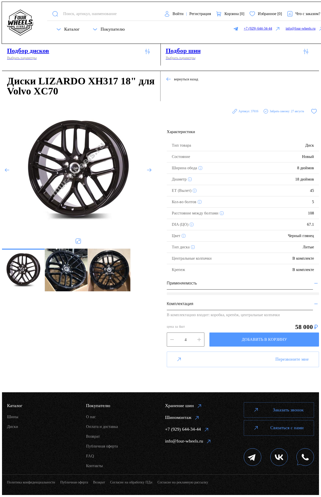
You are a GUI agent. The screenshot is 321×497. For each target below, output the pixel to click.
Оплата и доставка (102, 426)
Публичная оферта (102, 446)
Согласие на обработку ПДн (131, 482)
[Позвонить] (305, 457)
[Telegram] (253, 457)
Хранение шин (179, 405)
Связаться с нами (287, 427)
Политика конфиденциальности (31, 482)
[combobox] (109, 13)
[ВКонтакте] (279, 457)
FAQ (90, 456)
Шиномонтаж (178, 417)
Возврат (93, 436)
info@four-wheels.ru (184, 441)
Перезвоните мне (292, 359)
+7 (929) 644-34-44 (183, 429)
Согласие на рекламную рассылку (182, 482)
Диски (12, 426)
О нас (91, 417)
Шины (12, 417)
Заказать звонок (288, 409)
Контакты (94, 466)
